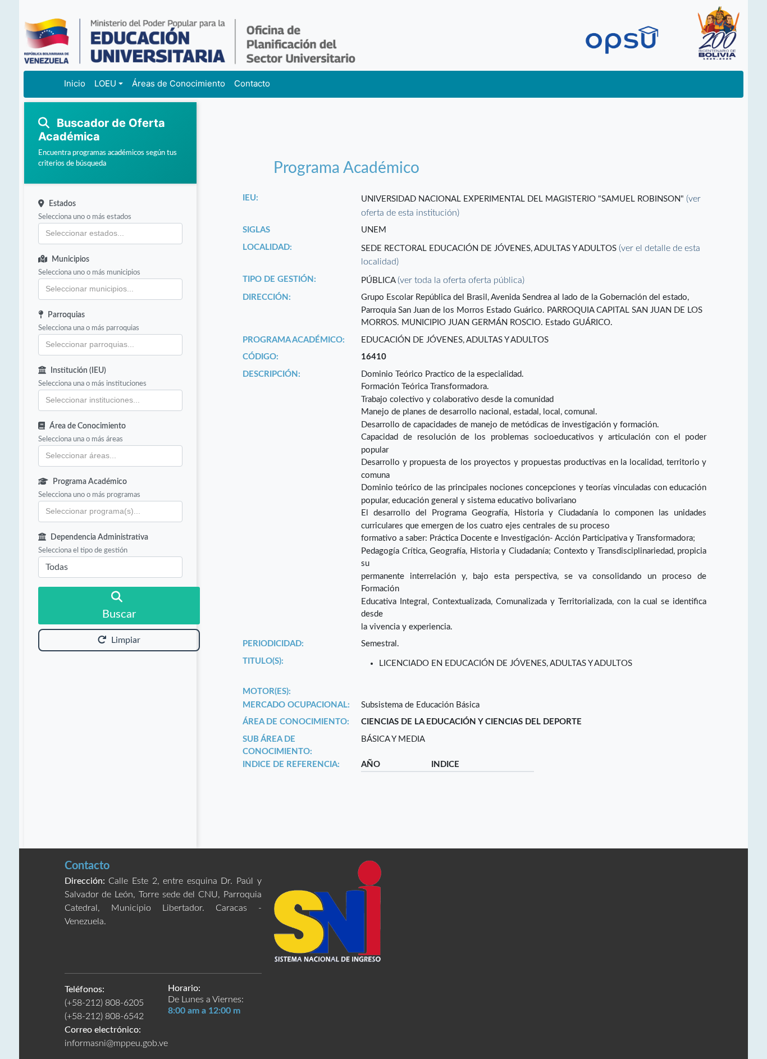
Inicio (74, 83)
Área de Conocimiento (87, 426)
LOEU (105, 83)
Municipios (70, 259)
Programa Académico (90, 482)
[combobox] (110, 233)
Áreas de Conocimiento (178, 83)
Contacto (252, 83)
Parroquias (66, 315)
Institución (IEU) (78, 371)
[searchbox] (110, 234)
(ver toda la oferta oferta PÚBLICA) (461, 280)
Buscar (119, 614)
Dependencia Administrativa (99, 537)
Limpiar (125, 640)
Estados (62, 204)
